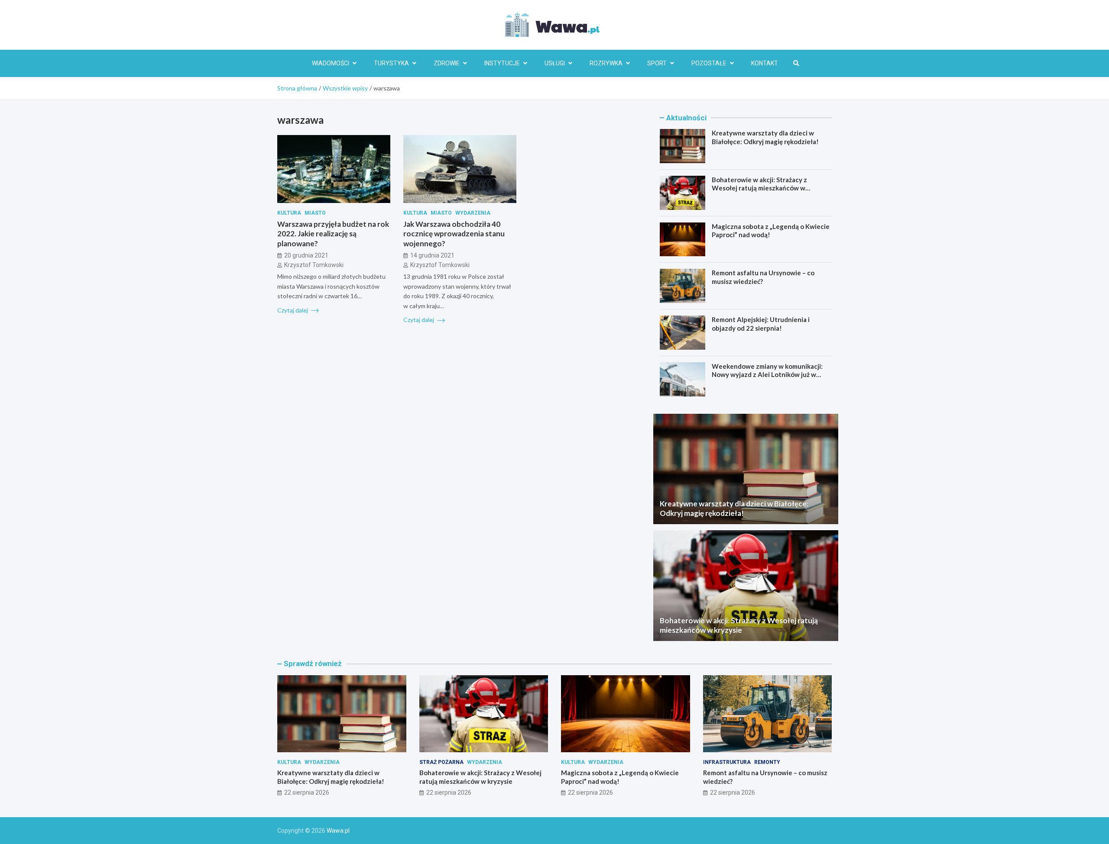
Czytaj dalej (293, 309)
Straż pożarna (441, 762)
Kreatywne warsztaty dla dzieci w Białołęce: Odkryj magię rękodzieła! (765, 137)
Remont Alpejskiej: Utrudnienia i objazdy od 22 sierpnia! (761, 324)
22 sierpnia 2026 (306, 792)
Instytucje (502, 63)
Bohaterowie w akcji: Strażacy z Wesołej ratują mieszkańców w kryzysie (759, 188)
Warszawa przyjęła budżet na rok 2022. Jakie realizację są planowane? (333, 233)
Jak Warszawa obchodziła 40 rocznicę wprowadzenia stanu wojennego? (454, 233)
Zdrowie (447, 63)
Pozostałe (708, 63)
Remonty (767, 762)
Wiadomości (330, 63)
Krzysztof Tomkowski (314, 264)
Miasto (315, 213)
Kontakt (764, 63)
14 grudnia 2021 (432, 254)
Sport (657, 63)
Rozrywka (606, 63)
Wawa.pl (338, 830)
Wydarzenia (472, 213)
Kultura (289, 213)
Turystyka (391, 63)
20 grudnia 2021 (306, 254)
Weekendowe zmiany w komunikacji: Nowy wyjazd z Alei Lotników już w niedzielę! (767, 374)
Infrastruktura (727, 762)
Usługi (555, 63)
